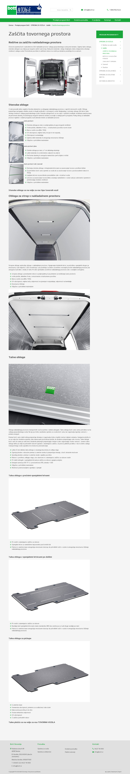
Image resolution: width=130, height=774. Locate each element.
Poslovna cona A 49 (17, 750)
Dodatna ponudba (81, 20)
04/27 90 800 (26, 763)
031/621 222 (17, 763)
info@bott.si (89, 10)
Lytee (108, 772)
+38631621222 (115, 10)
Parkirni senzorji (70, 752)
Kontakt (118, 20)
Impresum (114, 772)
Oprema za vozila (43, 749)
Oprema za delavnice (44, 752)
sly (105, 772)
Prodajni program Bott (61, 20)
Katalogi (107, 20)
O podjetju (96, 20)
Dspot (119, 772)
